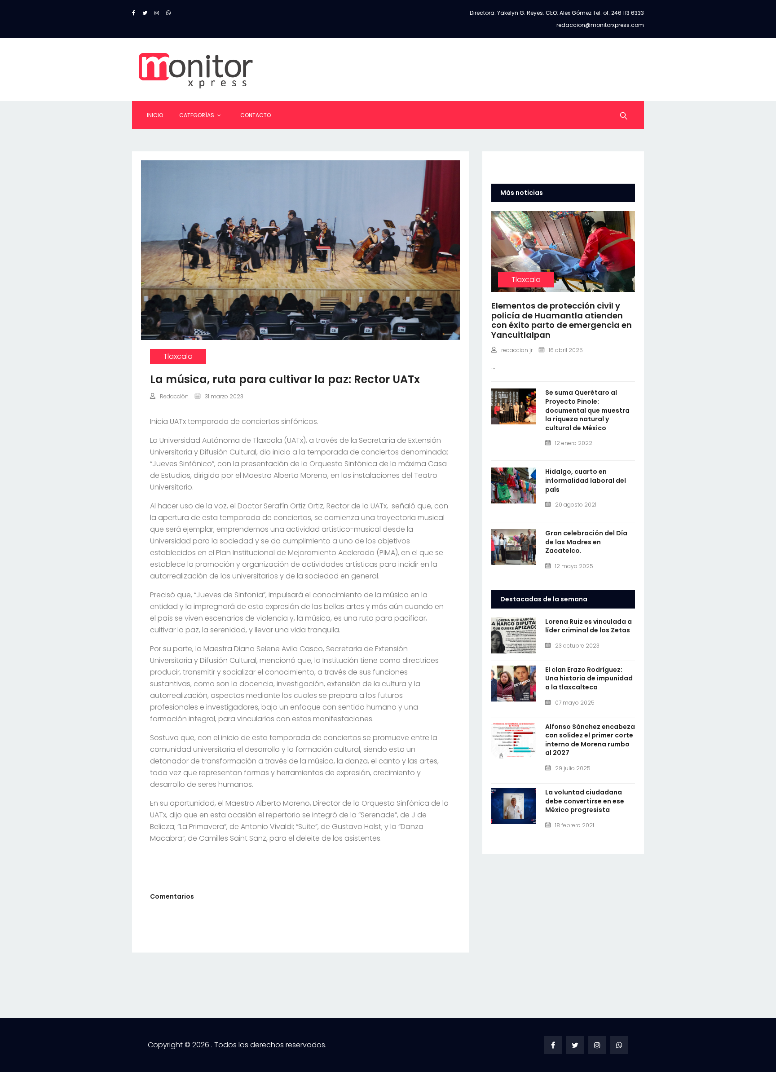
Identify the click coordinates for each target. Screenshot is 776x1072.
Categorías (196, 115)
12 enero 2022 (573, 443)
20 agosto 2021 (575, 504)
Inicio (155, 115)
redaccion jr (517, 350)
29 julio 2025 (573, 768)
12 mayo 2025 (574, 566)
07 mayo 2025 (575, 702)
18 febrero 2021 (574, 825)
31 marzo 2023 (224, 396)
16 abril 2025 (566, 350)
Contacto (255, 115)
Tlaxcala (178, 356)
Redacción (174, 396)
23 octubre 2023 (577, 645)
